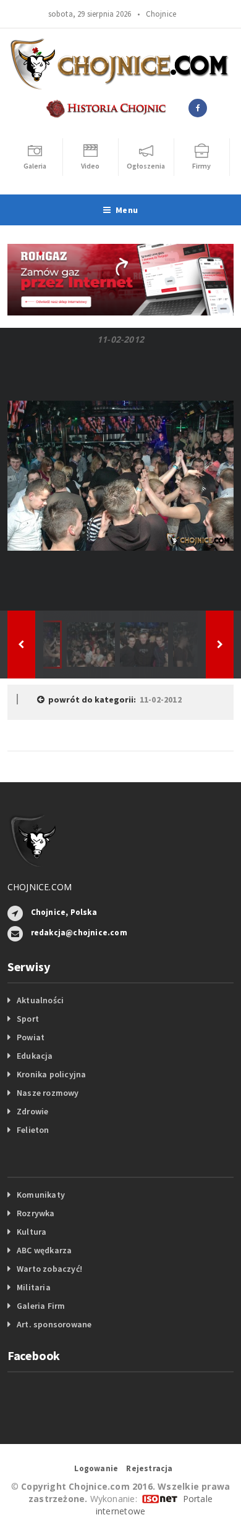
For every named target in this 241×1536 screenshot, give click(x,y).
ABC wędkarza (44, 1250)
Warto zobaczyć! (49, 1268)
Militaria (34, 1287)
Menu (127, 209)
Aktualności (40, 1000)
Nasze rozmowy (48, 1092)
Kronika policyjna (52, 1074)
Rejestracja (149, 1468)
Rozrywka (36, 1213)
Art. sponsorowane (54, 1324)
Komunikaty (41, 1194)
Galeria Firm (41, 1305)
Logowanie (96, 1468)
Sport (28, 1018)
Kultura (31, 1231)
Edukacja (35, 1055)
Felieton (33, 1129)
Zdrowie (32, 1111)
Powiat (30, 1037)
